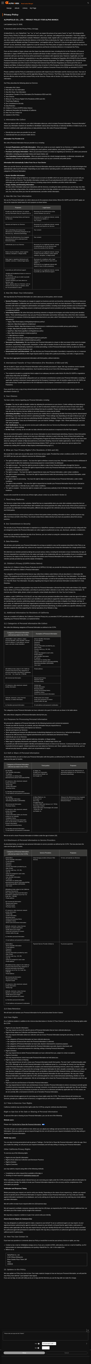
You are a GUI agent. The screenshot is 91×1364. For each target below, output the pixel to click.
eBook (17, 8)
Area (36, 1343)
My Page (33, 8)
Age (36, 1348)
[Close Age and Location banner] (88, 1330)
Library (25, 8)
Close (24, 1353)
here (36, 29)
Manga (9, 8)
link (33, 74)
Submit (67, 1353)
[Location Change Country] (86, 1343)
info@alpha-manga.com (31, 1175)
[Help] (39, 1344)
